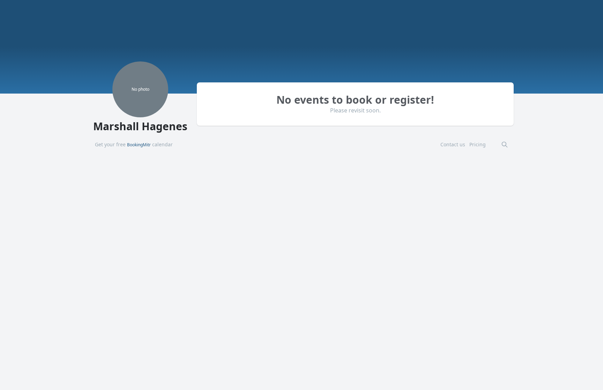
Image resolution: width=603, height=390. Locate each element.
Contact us (452, 144)
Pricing (477, 144)
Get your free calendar (134, 144)
